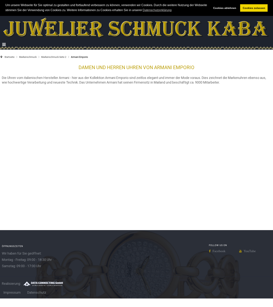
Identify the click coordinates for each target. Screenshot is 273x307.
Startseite (9, 60)
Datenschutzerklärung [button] (157, 10)
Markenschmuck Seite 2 (53, 60)
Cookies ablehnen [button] (224, 7)
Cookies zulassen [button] (254, 7)
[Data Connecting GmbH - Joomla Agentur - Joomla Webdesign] (43, 287)
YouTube (250, 254)
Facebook (218, 254)
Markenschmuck (28, 60)
